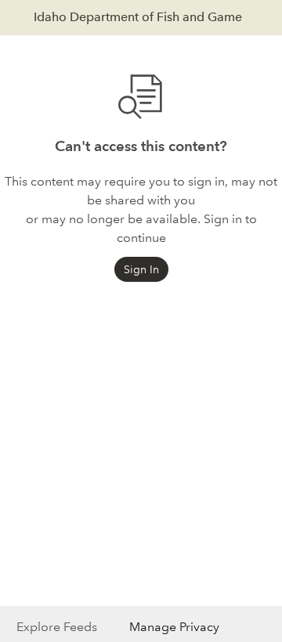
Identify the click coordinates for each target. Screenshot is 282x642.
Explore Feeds (56, 626)
